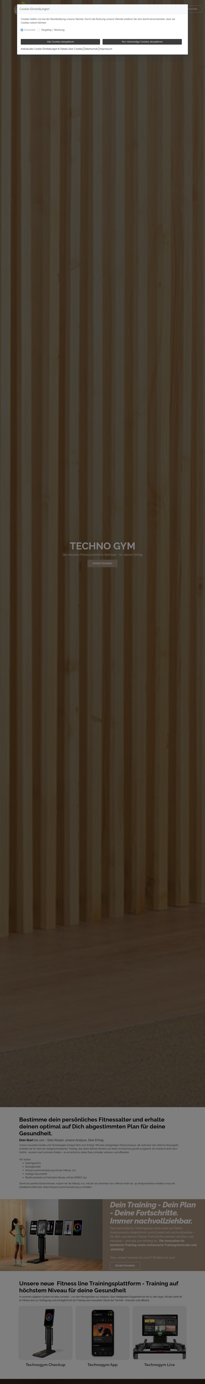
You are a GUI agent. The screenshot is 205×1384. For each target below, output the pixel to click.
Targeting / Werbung (53, 29)
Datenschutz (91, 48)
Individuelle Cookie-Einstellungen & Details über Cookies (52, 48)
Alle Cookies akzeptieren (60, 41)
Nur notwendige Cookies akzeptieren (142, 41)
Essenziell (29, 29)
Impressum (105, 48)
